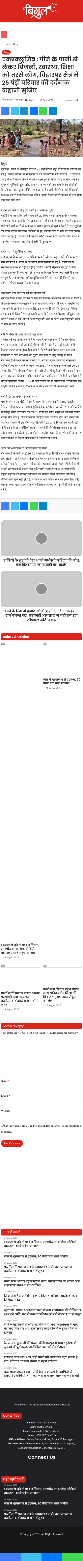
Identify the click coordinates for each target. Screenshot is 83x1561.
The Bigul (29, 100)
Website (5, 1110)
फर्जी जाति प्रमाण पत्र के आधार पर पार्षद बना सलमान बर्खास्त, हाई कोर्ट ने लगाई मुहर (20, 999)
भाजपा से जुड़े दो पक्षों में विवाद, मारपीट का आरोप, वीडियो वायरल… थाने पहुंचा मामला (20, 949)
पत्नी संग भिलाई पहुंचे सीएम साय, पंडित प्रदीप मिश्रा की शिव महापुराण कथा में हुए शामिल (61, 995)
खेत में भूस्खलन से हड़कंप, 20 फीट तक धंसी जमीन (61, 681)
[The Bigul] (41, 11)
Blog (16, 44)
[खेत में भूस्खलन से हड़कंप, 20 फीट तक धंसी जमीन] (62, 659)
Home (7, 44)
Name (5, 1080)
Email (5, 1095)
